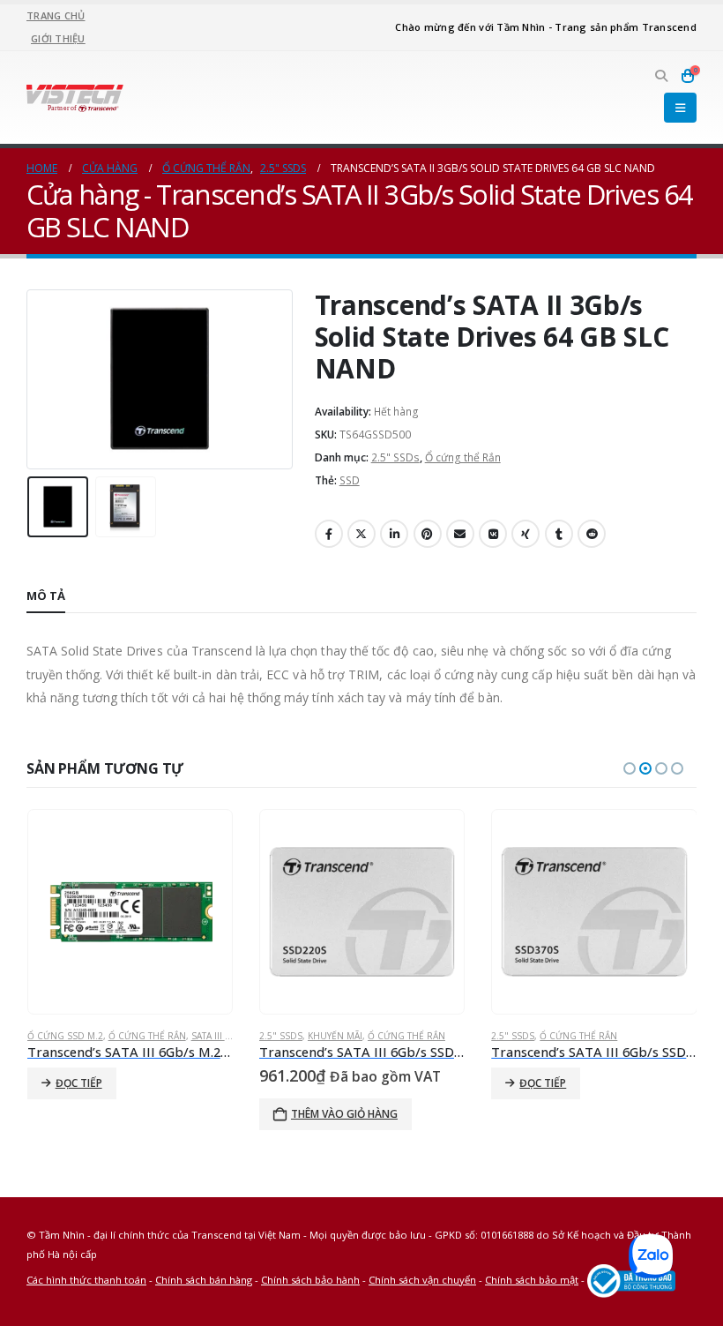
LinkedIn (394, 534)
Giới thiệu (58, 38)
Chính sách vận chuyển (422, 1279)
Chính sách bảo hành (310, 1279)
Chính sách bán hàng (203, 1279)
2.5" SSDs (395, 457)
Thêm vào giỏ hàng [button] (344, 1113)
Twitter (361, 534)
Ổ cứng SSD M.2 (65, 1036)
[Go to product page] (129, 912)
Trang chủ (55, 15)
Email (460, 534)
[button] (660, 76)
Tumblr (559, 534)
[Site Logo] (74, 97)
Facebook (329, 534)
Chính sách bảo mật (531, 1279)
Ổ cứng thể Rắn (463, 457)
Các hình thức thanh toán (86, 1279)
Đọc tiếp (79, 1082)
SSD (349, 480)
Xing (525, 534)
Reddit (592, 534)
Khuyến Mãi (335, 1036)
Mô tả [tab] (45, 595)
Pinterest (428, 534)
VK (493, 534)
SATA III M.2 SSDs (228, 1036)
